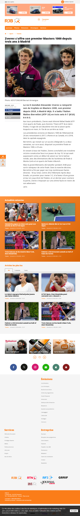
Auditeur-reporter (68, 1)
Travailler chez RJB (46, 447)
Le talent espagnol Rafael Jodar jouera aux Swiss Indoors (20, 295)
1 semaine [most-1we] (17, 270)
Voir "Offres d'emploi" (64, 346)
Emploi (6, 453)
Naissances (44, 405)
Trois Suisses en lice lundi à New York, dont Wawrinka (19, 253)
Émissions (24, 28)
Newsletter (44, 463)
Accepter (74, 511)
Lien (9, 117)
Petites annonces (9, 447)
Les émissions (44, 383)
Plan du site (26, 496)
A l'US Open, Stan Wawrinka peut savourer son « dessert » (54, 295)
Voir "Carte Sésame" (40, 346)
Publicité (43, 443)
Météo (6, 443)
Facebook (13, 367)
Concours (43, 422)
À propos (43, 434)
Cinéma (7, 437)
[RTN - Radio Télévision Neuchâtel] (32, 478)
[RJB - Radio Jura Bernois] (16, 478)
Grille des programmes (47, 392)
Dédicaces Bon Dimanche (48, 402)
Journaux (9, 28)
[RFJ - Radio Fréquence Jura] (47, 478)
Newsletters (45, 367)
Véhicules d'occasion (10, 434)
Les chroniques (45, 386)
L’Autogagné (44, 412)
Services (43, 28)
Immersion (44, 399)
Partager (10, 110)
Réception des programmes (48, 437)
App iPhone (56, 367)
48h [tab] (9, 270)
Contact (43, 459)
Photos (16, 28)
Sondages (43, 418)
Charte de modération (47, 456)
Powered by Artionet (10, 500)
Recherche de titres (46, 389)
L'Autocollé (44, 415)
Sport (11, 34)
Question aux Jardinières (47, 409)
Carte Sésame (44, 440)
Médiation (43, 453)
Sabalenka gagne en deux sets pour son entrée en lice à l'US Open (20, 225)
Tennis (19, 34)
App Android (66, 367)
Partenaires (44, 450)
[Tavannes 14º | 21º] (38, 17)
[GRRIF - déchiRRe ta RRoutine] (63, 478)
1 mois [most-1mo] (26, 270)
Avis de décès (8, 456)
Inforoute (7, 450)
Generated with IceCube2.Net (23, 500)
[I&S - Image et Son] (32, 484)
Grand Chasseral (45, 396)
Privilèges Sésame (9, 440)
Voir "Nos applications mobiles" (16, 346)
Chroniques (34, 28)
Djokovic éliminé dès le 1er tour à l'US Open (55, 225)
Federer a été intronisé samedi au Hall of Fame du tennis (57, 253)
